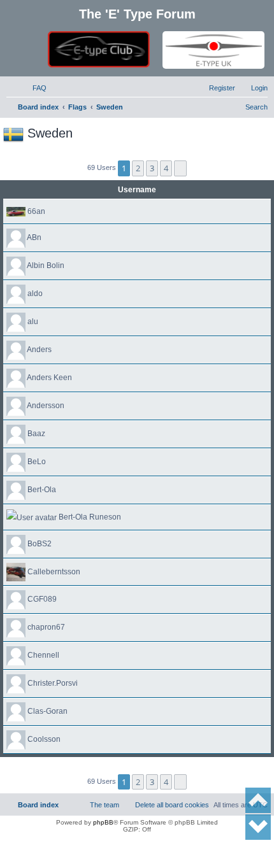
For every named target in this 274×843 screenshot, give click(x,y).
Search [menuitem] (256, 107)
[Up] (258, 800)
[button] (180, 168)
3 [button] (152, 168)
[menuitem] (34, 88)
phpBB (103, 822)
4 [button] (166, 168)
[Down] (258, 827)
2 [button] (138, 168)
